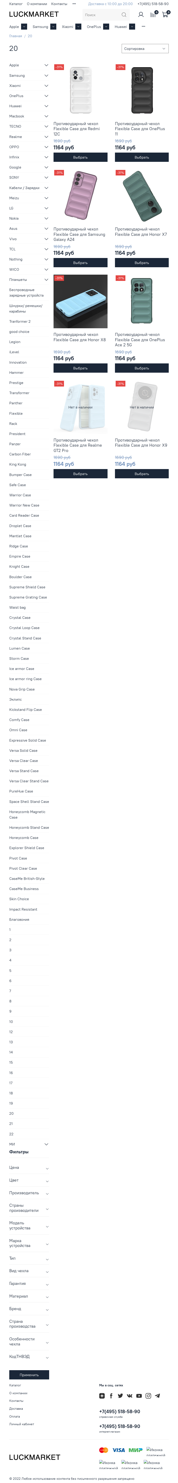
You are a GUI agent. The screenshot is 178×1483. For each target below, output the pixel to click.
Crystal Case (20, 617)
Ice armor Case (21, 668)
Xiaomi (67, 26)
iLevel (14, 352)
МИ (12, 1144)
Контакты (59, 3)
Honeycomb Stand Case (29, 827)
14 (11, 1052)
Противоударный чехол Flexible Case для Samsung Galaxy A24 (79, 234)
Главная (15, 36)
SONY (14, 177)
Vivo (13, 238)
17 (11, 1083)
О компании (37, 3)
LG (11, 208)
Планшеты (18, 279)
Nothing (15, 259)
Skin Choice (19, 899)
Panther (15, 403)
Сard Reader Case (24, 515)
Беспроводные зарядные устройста (26, 292)
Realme (15, 136)
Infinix (14, 157)
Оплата (14, 1416)
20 (11, 1113)
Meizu (14, 198)
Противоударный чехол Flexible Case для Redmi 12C (77, 129)
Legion (14, 341)
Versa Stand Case (24, 770)
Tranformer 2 (20, 321)
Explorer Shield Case (26, 847)
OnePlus (94, 26)
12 (11, 1031)
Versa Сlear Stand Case (29, 781)
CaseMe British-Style (27, 878)
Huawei (121, 26)
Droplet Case (20, 525)
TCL (12, 249)
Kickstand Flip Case (25, 709)
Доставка (16, 1408)
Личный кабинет (21, 1424)
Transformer (19, 392)
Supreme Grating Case (28, 597)
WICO (14, 269)
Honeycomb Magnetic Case (27, 814)
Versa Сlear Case (23, 760)
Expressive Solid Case (27, 740)
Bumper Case (20, 474)
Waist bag (17, 607)
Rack (13, 423)
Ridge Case (18, 546)
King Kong (17, 464)
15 (11, 1062)
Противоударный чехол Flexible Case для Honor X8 (80, 337)
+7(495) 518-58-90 (153, 3)
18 (11, 1093)
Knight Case (19, 566)
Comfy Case (19, 719)
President (17, 433)
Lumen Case (19, 648)
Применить (29, 1374)
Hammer (16, 372)
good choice (19, 331)
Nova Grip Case (22, 689)
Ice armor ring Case (25, 678)
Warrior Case (20, 495)
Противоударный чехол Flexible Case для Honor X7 (141, 231)
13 (11, 1042)
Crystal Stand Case (25, 638)
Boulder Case (20, 576)
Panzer (15, 444)
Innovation (18, 362)
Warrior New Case (24, 505)
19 (11, 1103)
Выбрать (80, 157)
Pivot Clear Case (23, 868)
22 (11, 1134)
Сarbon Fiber (20, 454)
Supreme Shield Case (27, 587)
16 (11, 1072)
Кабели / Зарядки (24, 187)
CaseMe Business (24, 888)
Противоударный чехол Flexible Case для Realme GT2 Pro (78, 445)
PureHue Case (21, 791)
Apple (14, 26)
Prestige (16, 382)
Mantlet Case (20, 536)
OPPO (14, 146)
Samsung (40, 26)
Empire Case (19, 556)
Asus (13, 228)
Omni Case (18, 730)
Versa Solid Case (23, 750)
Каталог (16, 3)
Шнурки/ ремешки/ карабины (25, 308)
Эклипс (15, 699)
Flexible (16, 413)
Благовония (19, 919)
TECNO (15, 126)
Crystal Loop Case (24, 627)
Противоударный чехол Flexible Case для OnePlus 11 (140, 129)
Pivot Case (18, 858)
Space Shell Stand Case (29, 801)
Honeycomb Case (23, 837)
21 (11, 1123)
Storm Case (19, 658)
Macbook (16, 116)
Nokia (14, 218)
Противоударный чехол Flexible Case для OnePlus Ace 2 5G (140, 339)
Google (15, 167)
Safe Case (17, 484)
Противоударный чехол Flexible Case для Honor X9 (141, 442)
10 (11, 1021)
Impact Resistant (23, 909)
